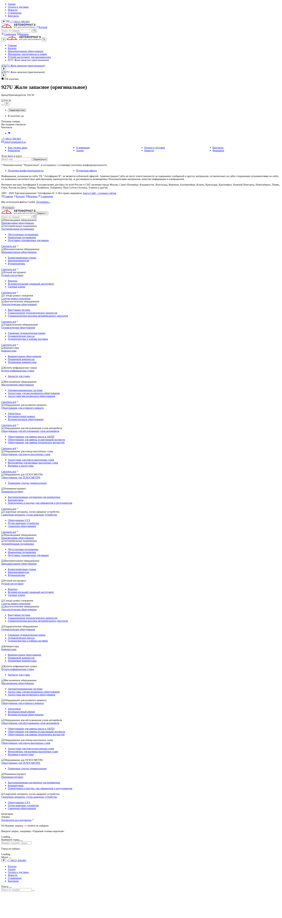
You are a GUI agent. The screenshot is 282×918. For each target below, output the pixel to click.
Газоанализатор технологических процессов (32, 312)
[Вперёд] (3, 75)
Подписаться (39, 159)
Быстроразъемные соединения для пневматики (34, 497)
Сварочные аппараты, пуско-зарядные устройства (29, 514)
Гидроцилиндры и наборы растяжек (28, 339)
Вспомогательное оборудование (26, 419)
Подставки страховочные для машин (28, 240)
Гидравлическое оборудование (18, 327)
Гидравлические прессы (21, 336)
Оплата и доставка (18, 7)
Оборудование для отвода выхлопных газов (25, 454)
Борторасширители (18, 260)
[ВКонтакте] (9, 133)
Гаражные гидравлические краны (26, 333)
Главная (12, 45)
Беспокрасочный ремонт (21, 416)
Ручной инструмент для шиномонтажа (29, 57)
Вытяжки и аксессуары (21, 465)
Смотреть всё (8, 246)
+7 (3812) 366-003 (20, 21)
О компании (15, 12)
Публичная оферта (86, 170)
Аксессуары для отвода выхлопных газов (31, 459)
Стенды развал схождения (15, 298)
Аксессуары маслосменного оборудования (31, 396)
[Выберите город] (3, 22)
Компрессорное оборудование (24, 356)
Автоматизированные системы (25, 390)
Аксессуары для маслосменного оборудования (34, 393)
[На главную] (18, 27)
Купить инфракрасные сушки (17, 370)
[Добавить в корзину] (2, 104)
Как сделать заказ (17, 147)
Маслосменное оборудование (17, 384)
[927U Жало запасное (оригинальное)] (141, 65)
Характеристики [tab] (17, 110)
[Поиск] (34, 30)
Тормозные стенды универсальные (27, 483)
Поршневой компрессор (21, 359)
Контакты (13, 15)
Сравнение (10, 34)
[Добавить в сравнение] (7, 104)
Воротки (12, 280)
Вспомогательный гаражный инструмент (31, 283)
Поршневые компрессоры (22, 362)
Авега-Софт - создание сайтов (99, 193)
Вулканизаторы (16, 263)
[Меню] (3, 39)
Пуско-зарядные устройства (23, 523)
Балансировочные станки (22, 257)
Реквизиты (14, 150)
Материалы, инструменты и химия (27, 54)
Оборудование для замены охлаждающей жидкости (36, 439)
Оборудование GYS (19, 520)
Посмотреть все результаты (16, 820)
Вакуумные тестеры (19, 310)
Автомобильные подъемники (17, 228)
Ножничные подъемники (22, 237)
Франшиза (218, 150)
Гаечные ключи (16, 286)
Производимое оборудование (17, 223)
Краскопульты (16, 500)
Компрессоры (8, 350)
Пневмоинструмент (12, 491)
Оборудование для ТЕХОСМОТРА (20, 477)
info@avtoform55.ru (15, 142)
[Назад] (3, 69)
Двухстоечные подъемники (23, 234)
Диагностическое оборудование (19, 304)
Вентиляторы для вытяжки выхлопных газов (33, 462)
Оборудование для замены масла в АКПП (31, 436)
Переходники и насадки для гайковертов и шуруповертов (40, 503)
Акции (12, 4)
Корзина (24, 34)
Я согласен (8, 208)
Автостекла (14, 413)
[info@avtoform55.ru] (8, 21)
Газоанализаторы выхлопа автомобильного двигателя (38, 315)
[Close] (21, 840)
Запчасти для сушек (19, 376)
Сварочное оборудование (22, 526)
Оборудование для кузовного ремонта (22, 407)
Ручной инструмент (12, 275)
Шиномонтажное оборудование (25, 51)
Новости (12, 9)
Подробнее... (43, 202)
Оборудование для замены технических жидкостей (36, 442)
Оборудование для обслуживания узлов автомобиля (30, 431)
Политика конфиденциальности (26, 170)
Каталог (43, 27)
